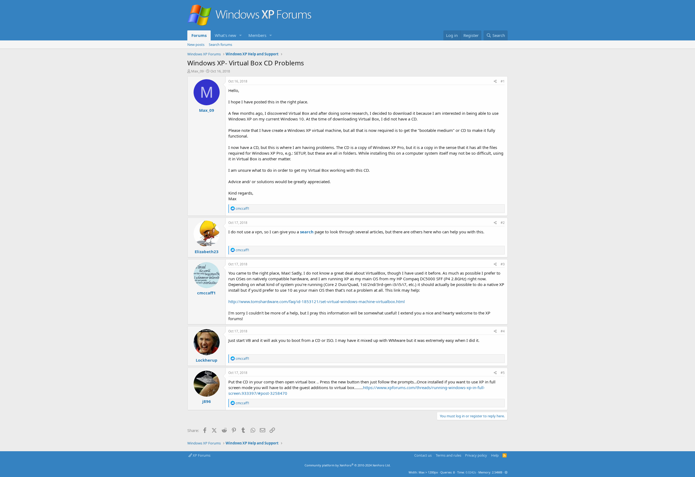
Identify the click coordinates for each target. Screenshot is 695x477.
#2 (503, 222)
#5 (503, 372)
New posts (195, 44)
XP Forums (201, 455)
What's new (225, 35)
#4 (503, 331)
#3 (503, 264)
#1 (503, 81)
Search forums (220, 44)
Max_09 (197, 71)
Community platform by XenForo (348, 465)
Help (495, 455)
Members (257, 35)
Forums (199, 35)
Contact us (423, 455)
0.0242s (471, 472)
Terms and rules (448, 455)
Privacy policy (476, 455)
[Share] (495, 81)
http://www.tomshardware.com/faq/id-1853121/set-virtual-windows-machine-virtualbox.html (316, 301)
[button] (240, 35)
